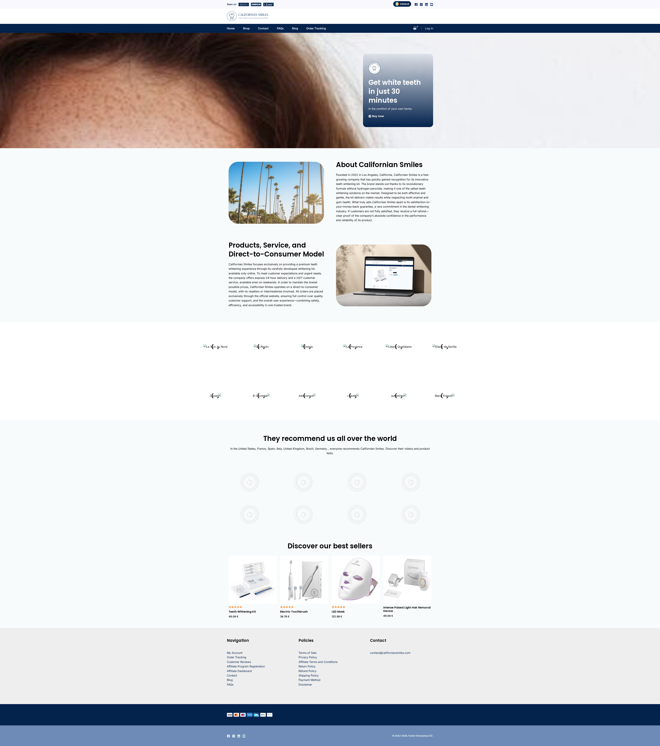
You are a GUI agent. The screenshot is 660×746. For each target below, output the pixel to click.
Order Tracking (316, 28)
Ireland (404, 4)
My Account (234, 652)
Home (231, 28)
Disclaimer (305, 684)
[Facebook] (416, 4)
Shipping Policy (309, 675)
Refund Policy (307, 671)
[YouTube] (431, 4)
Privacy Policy (308, 657)
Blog (295, 28)
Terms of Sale (307, 652)
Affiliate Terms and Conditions (318, 662)
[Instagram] (421, 4)
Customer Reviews (239, 662)
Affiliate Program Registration (246, 666)
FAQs (280, 28)
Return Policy (307, 666)
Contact (263, 28)
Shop (246, 28)
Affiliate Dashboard (239, 671)
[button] (431, 16)
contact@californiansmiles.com (390, 652)
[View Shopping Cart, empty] (414, 28)
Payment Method (309, 680)
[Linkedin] (426, 4)
